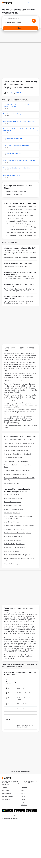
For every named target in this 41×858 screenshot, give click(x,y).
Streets (23, 796)
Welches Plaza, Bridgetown (12, 502)
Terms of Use (5, 815)
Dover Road (7, 454)
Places (23, 793)
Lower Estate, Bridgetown (12, 551)
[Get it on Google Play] (7, 810)
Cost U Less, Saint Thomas (12, 540)
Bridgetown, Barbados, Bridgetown (14, 547)
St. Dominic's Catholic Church (13, 457)
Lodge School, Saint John (11, 522)
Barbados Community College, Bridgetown (17, 555)
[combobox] (20, 19)
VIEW (25, 191)
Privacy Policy (14, 815)
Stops (23, 799)
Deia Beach (7, 474)
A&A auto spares (9, 443)
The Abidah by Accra (18, 474)
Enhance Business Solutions (25, 443)
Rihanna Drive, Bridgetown (12, 513)
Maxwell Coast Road (24, 447)
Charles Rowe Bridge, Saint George (14, 529)
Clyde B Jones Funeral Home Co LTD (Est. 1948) (18, 439)
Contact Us (23, 815)
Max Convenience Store (11, 483)
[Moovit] (7, 3)
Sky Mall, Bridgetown (29, 525)
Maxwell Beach (17, 454)
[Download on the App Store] (19, 810)
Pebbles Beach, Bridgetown (12, 525)
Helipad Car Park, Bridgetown (13, 564)
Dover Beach (26, 470)
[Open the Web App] (31, 810)
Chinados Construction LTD (12, 470)
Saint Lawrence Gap (23, 450)
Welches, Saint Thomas (11, 494)
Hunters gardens (23, 461)
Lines (22, 790)
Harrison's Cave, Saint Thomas (13, 536)
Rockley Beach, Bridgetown (12, 505)
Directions (24, 805)
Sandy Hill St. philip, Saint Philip (13, 509)
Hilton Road (27, 454)
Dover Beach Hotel (9, 450)
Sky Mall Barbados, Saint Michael (14, 544)
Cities (23, 802)
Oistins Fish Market (10, 461)
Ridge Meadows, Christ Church (13, 498)
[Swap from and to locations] (34, 21)
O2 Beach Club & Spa (10, 447)
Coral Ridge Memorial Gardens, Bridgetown (17, 533)
